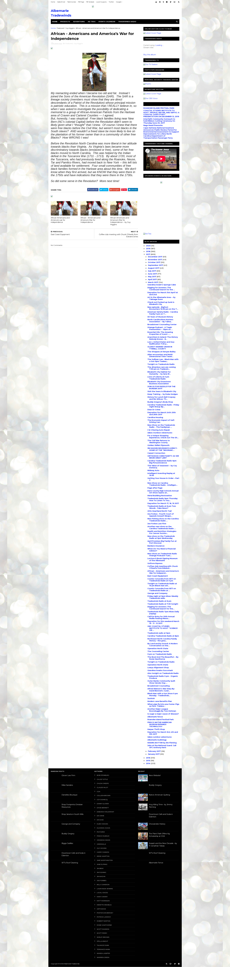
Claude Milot (102, 787)
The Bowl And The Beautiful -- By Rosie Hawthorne (162, 658)
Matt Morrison (103, 901)
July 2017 (152, 271)
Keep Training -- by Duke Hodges (162, 394)
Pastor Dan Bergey (105, 913)
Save (125, 190)
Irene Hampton (103, 856)
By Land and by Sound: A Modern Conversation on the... (162, 645)
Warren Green (103, 957)
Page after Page (154, 488)
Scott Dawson (103, 929)
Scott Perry (102, 933)
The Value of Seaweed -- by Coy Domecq (162, 467)
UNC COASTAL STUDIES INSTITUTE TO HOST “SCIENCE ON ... (162, 628)
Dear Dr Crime (153, 410)
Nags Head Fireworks (153, 125)
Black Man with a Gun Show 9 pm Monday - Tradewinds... (162, 694)
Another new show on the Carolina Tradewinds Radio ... (161, 527)
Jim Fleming (101, 872)
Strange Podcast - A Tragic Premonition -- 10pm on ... (160, 328)
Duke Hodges (102, 824)
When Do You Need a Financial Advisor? (161, 550)
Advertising (79, 22)
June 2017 (153, 274)
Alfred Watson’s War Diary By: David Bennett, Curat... (161, 690)
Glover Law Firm (68, 775)
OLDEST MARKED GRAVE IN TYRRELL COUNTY (159, 348)
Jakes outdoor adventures (159, 737)
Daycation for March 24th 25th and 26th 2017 (161, 413)
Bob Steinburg (103, 775)
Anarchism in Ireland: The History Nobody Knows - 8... (162, 338)
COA (98, 791)
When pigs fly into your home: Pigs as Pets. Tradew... (163, 705)
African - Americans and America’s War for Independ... (163, 572)
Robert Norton (103, 921)
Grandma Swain (103, 840)
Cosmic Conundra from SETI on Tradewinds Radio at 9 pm (161, 580)
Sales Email (61, 2)
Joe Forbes (101, 880)
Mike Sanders (67, 785)
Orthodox (101, 909)
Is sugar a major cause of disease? (163, 714)
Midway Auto (153, 470)
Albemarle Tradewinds (71, 964)
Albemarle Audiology (157, 740)
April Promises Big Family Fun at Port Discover (162, 542)
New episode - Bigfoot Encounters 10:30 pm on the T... (162, 308)
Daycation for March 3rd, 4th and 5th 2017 (162, 733)
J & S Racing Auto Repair (158, 430)
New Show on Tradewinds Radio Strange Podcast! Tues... (162, 555)
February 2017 (154, 751)
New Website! (155, 775)
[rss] (178, 2)
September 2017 (156, 265)
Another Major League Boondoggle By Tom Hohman (161, 710)
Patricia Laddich (104, 917)
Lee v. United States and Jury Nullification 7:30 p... (160, 343)
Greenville (101, 844)
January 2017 (154, 754)
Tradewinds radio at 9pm (158, 633)
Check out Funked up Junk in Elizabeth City (160, 303)
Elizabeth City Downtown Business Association (159, 383)
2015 (148, 760)
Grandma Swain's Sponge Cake (161, 285)
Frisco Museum (103, 836)
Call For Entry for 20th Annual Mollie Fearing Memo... (161, 617)
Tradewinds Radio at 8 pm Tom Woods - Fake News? (161, 507)
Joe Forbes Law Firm (156, 524)
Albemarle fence (155, 717)
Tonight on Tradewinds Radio (161, 364)
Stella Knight (102, 941)
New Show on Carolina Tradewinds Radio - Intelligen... (162, 484)
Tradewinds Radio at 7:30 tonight (162, 604)
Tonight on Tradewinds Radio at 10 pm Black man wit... (162, 585)
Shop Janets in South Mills (72, 814)
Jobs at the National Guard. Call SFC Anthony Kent (161, 746)
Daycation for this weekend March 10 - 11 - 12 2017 (163, 622)
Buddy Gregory (68, 834)
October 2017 (154, 262)
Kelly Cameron (103, 884)
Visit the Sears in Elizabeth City (161, 391)
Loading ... (159, 45)
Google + (119, 2)
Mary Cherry (102, 897)
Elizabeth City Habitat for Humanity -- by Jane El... (159, 373)
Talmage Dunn (103, 945)
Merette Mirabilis (104, 905)
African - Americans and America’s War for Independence (90, 220)
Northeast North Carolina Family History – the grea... (162, 640)
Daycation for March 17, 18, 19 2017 (163, 503)
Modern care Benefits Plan (159, 701)
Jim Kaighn (101, 876)
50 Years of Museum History (160, 317)
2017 (148, 254)
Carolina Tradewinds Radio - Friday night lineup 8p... (163, 406)
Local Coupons (101, 2)
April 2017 (152, 279)
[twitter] (170, 2)
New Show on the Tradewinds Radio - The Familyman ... (161, 426)
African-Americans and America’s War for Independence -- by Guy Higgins (120, 221)
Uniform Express (154, 563)
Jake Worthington (105, 860)
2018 (148, 251)
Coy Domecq (102, 799)
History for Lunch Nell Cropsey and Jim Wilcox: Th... (161, 398)
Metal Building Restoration (159, 496)
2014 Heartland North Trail (159, 511)
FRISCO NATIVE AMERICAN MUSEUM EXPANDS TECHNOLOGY (159, 724)
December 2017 (155, 257)
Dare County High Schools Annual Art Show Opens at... (162, 492)
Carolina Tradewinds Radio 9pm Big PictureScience (161, 462)
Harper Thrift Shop (156, 729)
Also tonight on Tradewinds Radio (163, 673)
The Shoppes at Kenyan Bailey (161, 352)
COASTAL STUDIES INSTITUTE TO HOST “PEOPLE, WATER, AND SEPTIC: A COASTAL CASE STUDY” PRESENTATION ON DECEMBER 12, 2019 (161, 113)
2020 (148, 246)
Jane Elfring (102, 864)
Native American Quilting (159, 795)
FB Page (81, 2)
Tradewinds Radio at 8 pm (159, 601)
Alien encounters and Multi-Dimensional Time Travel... (160, 355)
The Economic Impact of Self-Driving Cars (161, 421)
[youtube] (156, 2)
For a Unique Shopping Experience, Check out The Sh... (163, 437)
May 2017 (152, 277)
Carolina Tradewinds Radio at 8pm (163, 636)
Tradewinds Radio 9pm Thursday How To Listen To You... (162, 499)
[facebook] (166, 2)
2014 (148, 763)
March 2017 (153, 282)
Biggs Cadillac (67, 843)
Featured (60, 28)
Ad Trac (92, 22)
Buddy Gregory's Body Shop (160, 402)
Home (53, 2)
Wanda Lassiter (103, 953)
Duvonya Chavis (103, 828)
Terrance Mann (103, 949)
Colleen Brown (103, 795)
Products (65, 22)
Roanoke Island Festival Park (160, 719)
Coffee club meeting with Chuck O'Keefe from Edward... (162, 567)
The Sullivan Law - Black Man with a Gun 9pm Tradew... (162, 360)
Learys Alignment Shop (158, 667)
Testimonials (71, 2)
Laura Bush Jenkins (105, 889)
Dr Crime (100, 816)
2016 (148, 758)
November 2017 (155, 260)
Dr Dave (100, 820)
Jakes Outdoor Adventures (159, 433)
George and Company (157, 593)
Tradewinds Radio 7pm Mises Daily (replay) (163, 613)
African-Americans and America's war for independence (60, 220)
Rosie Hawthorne (104, 925)
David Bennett (103, 808)
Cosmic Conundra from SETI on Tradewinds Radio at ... (161, 589)
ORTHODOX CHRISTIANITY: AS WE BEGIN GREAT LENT (163, 457)
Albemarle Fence (156, 863)
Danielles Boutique (69, 795)
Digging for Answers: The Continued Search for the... (160, 608)
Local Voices (102, 892)
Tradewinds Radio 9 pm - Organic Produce (162, 677)
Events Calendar (107, 22)
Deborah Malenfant (105, 812)
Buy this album (149, 55)
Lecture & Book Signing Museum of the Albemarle (162, 559)
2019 (148, 248)
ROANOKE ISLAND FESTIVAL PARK (158, 108)
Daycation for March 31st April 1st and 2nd (162, 293)
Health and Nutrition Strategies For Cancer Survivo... (161, 532)
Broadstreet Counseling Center (162, 324)
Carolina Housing (155, 417)
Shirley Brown (103, 937)
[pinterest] (160, 2)
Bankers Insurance (155, 546)
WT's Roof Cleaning (70, 863)
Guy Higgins (70, 28)
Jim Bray (100, 868)
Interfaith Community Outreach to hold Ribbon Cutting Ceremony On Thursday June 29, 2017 (159, 121)
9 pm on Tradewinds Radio (159, 654)
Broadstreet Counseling (158, 686)
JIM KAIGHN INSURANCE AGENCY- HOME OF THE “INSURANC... (162, 449)
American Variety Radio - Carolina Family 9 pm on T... (162, 313)
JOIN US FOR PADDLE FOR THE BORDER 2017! (161, 387)
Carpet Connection (156, 453)
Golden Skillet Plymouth (158, 445)
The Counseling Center (158, 651)
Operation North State (157, 648)
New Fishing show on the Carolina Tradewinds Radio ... (163, 520)
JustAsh (151, 698)
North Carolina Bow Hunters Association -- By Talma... (160, 321)
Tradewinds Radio (127, 22)
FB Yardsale (90, 2)
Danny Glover (103, 804)
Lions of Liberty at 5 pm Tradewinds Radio (158, 378)
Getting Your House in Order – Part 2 (163, 479)
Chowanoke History (157, 824)
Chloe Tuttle (102, 779)
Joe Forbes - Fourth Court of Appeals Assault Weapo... (160, 515)
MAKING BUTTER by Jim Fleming (162, 743)
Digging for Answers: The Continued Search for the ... (161, 289)
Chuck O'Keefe (103, 783)
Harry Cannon (103, 852)
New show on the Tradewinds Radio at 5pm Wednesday (161, 537)
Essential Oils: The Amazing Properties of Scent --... (160, 333)
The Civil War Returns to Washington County (158, 441)
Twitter (111, 2)
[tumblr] (163, 2)
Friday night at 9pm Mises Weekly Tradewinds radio (162, 597)
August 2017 (154, 268)
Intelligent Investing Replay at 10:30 (161, 474)
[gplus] (175, 2)
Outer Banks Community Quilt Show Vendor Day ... (161, 682)
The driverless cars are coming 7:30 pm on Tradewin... (161, 368)
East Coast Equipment (157, 576)
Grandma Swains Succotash (160, 670)
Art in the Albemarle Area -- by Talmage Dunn (161, 298)
